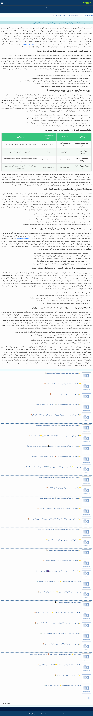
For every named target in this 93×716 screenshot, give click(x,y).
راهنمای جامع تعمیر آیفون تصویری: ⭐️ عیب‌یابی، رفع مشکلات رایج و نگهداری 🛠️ (59, 581)
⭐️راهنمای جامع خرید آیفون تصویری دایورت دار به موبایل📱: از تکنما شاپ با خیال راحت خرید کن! (54, 446)
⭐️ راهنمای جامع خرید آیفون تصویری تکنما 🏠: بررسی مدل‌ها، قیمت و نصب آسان (58, 404)
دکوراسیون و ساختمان (68, 15)
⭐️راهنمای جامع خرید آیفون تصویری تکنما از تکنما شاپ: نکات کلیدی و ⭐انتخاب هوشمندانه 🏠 (54, 436)
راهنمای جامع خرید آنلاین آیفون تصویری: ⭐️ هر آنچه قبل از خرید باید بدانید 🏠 (59, 592)
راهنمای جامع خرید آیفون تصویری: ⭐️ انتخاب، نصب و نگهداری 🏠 (62, 685)
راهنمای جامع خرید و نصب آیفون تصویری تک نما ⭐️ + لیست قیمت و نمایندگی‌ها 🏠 (57, 613)
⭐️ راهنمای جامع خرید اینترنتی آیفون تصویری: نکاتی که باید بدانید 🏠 (61, 644)
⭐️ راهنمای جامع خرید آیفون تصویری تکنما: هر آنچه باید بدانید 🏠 (62, 384)
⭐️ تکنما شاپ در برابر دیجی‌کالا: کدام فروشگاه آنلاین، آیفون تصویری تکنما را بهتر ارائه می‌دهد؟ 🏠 (54, 519)
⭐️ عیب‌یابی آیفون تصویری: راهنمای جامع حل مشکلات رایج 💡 (63, 540)
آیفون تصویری (57, 15)
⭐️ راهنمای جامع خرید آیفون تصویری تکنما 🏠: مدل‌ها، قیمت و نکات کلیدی (60, 477)
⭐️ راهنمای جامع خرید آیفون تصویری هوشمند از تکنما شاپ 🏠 (63, 488)
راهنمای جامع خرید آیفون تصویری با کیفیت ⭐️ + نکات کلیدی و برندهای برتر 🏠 (59, 665)
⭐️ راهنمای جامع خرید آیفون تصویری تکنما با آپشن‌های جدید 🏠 (63, 373)
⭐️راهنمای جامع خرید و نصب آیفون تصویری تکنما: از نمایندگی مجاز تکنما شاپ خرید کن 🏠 (55, 415)
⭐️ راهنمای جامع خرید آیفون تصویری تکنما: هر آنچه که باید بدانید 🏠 (62, 561)
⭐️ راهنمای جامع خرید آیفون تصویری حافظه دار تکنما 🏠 (65, 394)
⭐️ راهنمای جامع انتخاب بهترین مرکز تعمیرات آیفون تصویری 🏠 (63, 550)
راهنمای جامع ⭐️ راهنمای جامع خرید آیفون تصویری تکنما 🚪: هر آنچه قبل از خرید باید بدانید (55, 654)
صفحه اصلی (79, 15)
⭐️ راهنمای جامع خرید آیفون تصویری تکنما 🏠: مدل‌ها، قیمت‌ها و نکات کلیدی (59, 529)
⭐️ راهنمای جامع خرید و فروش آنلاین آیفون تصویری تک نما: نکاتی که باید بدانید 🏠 (58, 623)
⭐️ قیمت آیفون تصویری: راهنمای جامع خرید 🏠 (67, 675)
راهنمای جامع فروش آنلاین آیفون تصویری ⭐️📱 (67, 602)
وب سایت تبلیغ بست (27, 44)
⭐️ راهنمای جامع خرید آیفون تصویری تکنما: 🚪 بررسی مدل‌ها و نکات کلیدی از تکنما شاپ (56, 457)
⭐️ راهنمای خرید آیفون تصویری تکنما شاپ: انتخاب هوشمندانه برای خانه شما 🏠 (59, 509)
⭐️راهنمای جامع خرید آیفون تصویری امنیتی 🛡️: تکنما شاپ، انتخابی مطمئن (60, 498)
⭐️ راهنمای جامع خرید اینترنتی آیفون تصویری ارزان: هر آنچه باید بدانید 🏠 (60, 633)
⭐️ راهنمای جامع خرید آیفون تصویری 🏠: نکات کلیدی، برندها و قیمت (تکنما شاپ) (58, 425)
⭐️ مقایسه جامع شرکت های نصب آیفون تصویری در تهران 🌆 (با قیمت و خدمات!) (58, 571)
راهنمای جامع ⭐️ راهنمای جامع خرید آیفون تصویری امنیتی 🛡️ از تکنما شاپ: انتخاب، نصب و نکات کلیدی (52, 467)
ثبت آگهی (7, 2)
